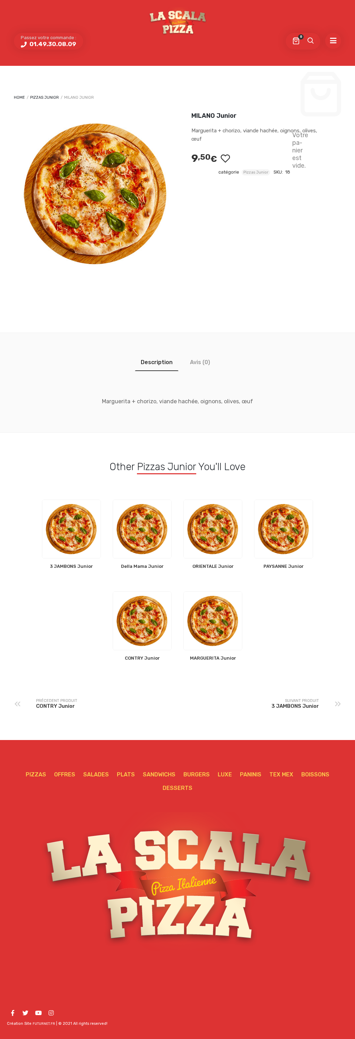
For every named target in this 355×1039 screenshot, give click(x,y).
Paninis (250, 774)
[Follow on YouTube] (38, 1013)
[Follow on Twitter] (25, 1013)
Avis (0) (200, 362)
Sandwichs (159, 774)
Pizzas (36, 774)
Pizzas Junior (44, 97)
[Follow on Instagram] (51, 1013)
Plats (126, 774)
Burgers (196, 774)
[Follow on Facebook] (12, 1013)
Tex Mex (281, 774)
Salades (96, 774)
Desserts (177, 788)
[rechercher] (310, 41)
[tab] (157, 362)
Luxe (225, 774)
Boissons (315, 774)
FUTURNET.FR (44, 1024)
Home (19, 97)
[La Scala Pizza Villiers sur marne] (177, 21)
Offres (64, 774)
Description (157, 362)
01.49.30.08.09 (52, 44)
